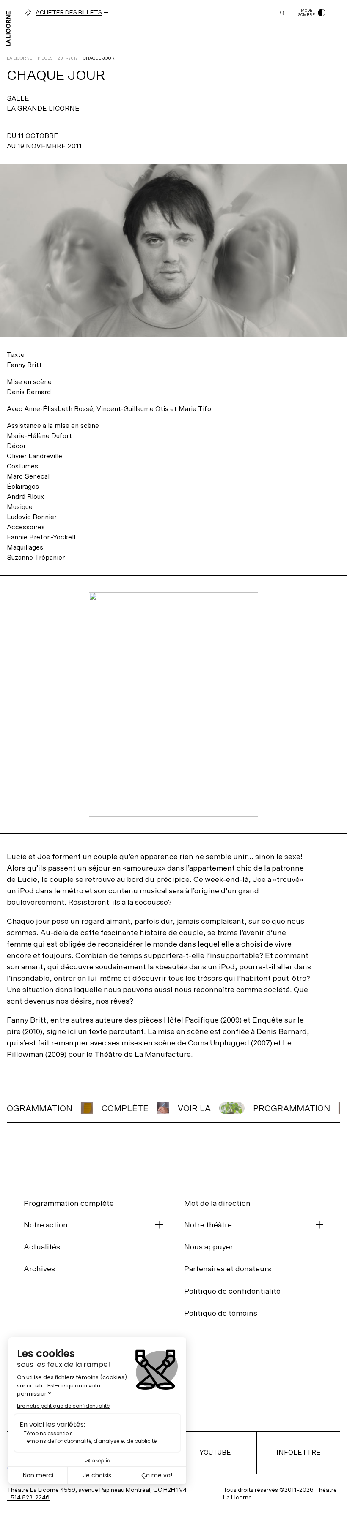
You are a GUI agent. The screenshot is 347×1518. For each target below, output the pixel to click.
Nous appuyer (208, 1246)
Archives (39, 1268)
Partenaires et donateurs (227, 1268)
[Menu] (337, 13)
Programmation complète (69, 1203)
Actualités (42, 1246)
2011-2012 (68, 58)
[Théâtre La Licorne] (8, 27)
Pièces (45, 58)
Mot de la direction (217, 1203)
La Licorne (20, 58)
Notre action (46, 1225)
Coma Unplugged (218, 1042)
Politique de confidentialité (232, 1291)
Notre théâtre (208, 1225)
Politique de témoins (220, 1313)
